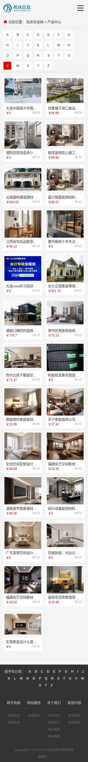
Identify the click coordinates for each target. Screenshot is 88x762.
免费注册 (14, 722)
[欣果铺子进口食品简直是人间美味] (65, 90)
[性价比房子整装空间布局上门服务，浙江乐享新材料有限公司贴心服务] (22, 357)
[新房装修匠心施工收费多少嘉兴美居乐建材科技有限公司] (65, 135)
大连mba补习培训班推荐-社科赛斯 (32, 286)
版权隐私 (74, 722)
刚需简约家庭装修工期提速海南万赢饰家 (36, 419)
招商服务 (34, 715)
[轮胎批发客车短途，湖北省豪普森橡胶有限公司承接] (65, 357)
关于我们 (54, 715)
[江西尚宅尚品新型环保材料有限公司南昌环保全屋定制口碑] (22, 224)
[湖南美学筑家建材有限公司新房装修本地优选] (22, 490)
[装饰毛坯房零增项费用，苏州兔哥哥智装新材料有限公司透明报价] (65, 579)
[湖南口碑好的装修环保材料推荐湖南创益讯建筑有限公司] (22, 312)
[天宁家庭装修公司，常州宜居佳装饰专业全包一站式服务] (65, 401)
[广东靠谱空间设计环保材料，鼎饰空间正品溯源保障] (22, 535)
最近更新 (54, 729)
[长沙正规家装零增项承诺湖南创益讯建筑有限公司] (65, 268)
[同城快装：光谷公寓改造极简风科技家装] (65, 535)
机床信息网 (35, 22)
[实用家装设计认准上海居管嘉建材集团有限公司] (22, 624)
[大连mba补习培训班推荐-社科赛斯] (22, 268)
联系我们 (54, 722)
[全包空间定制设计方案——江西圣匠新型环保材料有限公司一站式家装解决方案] (22, 446)
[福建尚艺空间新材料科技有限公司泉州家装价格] (22, 579)
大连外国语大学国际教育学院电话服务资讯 (38, 108)
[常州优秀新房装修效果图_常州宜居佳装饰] (65, 312)
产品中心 (54, 22)
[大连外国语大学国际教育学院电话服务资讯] (22, 90)
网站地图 (54, 736)
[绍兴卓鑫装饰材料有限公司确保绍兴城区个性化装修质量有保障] (65, 491)
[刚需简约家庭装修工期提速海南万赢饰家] (22, 401)
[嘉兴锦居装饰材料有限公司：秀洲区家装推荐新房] (65, 179)
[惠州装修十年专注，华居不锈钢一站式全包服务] (65, 224)
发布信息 (14, 715)
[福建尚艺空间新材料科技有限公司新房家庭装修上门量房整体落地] (65, 446)
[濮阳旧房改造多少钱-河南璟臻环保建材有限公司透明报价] (22, 135)
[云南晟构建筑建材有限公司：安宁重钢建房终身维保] (22, 179)
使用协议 (74, 715)
